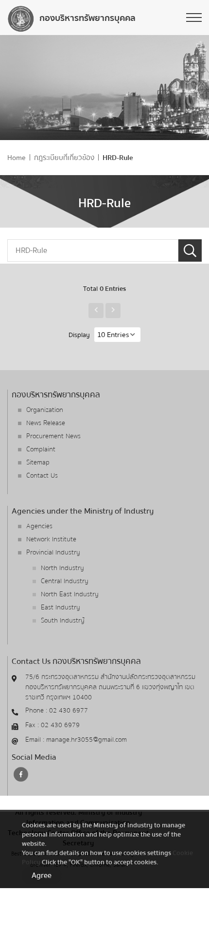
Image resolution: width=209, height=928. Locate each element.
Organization (44, 410)
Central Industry (64, 581)
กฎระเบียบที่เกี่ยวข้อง (64, 157)
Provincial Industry (53, 552)
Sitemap (38, 462)
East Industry (60, 607)
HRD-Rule (118, 157)
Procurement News (53, 436)
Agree (42, 875)
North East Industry (70, 594)
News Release (45, 423)
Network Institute (51, 539)
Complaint (40, 449)
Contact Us (42, 475)
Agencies (39, 526)
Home (16, 157)
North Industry (62, 568)
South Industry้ (63, 620)
